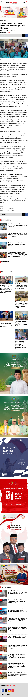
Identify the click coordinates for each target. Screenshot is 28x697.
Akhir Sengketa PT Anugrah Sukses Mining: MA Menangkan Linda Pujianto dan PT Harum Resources (17, 665)
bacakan (4, 32)
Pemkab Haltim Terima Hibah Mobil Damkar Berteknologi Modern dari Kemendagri (6, 325)
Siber (8, 694)
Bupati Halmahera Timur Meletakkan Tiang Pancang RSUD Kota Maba (17, 225)
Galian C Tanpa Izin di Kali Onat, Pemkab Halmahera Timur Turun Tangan (17, 629)
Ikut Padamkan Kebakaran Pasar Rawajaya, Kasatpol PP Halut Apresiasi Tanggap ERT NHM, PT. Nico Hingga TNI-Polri (17, 254)
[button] (26, 1)
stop (9, 32)
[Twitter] (23, 35)
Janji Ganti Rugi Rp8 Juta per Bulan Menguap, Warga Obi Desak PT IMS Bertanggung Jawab (17, 592)
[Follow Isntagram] (9, 690)
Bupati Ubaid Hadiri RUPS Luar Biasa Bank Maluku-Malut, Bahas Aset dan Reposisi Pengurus (21, 304)
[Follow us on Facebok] (2, 690)
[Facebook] (26, 35)
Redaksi (3, 694)
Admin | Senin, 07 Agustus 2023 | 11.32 (7, 30)
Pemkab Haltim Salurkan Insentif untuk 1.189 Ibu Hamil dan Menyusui (17, 647)
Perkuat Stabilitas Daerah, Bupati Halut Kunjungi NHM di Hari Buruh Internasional (17, 235)
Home (1, 20)
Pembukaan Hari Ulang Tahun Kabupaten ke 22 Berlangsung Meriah (16, 244)
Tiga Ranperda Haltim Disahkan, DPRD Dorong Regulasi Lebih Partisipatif (17, 638)
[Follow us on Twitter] (6, 690)
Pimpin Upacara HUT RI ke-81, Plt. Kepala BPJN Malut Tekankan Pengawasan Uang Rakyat (17, 619)
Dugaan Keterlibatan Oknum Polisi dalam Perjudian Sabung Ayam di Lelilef (16, 601)
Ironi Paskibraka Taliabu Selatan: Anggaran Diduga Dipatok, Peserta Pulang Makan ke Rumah (17, 610)
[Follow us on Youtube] (12, 690)
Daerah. (5, 20)
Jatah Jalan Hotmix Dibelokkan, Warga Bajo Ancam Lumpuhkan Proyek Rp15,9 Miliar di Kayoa (17, 656)
